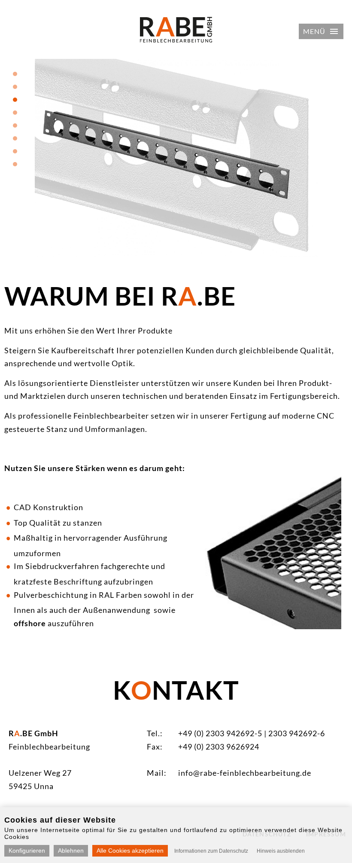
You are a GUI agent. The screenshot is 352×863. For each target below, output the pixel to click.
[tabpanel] (176, 158)
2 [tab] (15, 87)
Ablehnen (71, 850)
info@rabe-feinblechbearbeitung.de (244, 772)
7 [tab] (15, 151)
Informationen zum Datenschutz (211, 851)
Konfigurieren (27, 850)
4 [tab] (15, 112)
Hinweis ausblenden (281, 851)
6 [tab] (15, 138)
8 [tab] (15, 164)
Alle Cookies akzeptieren (130, 850)
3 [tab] (15, 100)
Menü (314, 31)
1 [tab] (15, 74)
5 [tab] (15, 125)
